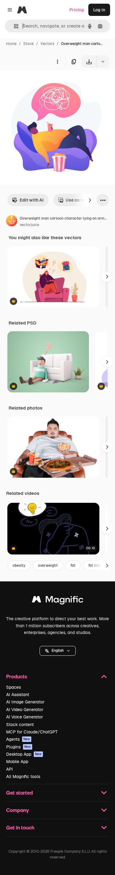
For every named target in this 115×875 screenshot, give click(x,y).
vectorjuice (29, 224)
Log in (99, 10)
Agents (18, 739)
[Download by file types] (103, 61)
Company (17, 810)
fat (73, 565)
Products (16, 676)
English (58, 650)
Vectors (47, 43)
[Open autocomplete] (13, 26)
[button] (58, 651)
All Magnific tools (23, 776)
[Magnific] (57, 601)
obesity (19, 565)
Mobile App (17, 761)
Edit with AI (32, 200)
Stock (28, 43)
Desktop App (24, 754)
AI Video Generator (24, 709)
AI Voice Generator (24, 717)
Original (39, 82)
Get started (19, 792)
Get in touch (20, 827)
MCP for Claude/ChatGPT (32, 732)
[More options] (57, 61)
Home (11, 43)
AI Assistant (17, 694)
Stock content (20, 724)
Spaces (13, 687)
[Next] (89, 200)
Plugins (18, 747)
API (9, 769)
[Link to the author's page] (11, 221)
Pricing (76, 10)
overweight (48, 565)
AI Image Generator (25, 702)
